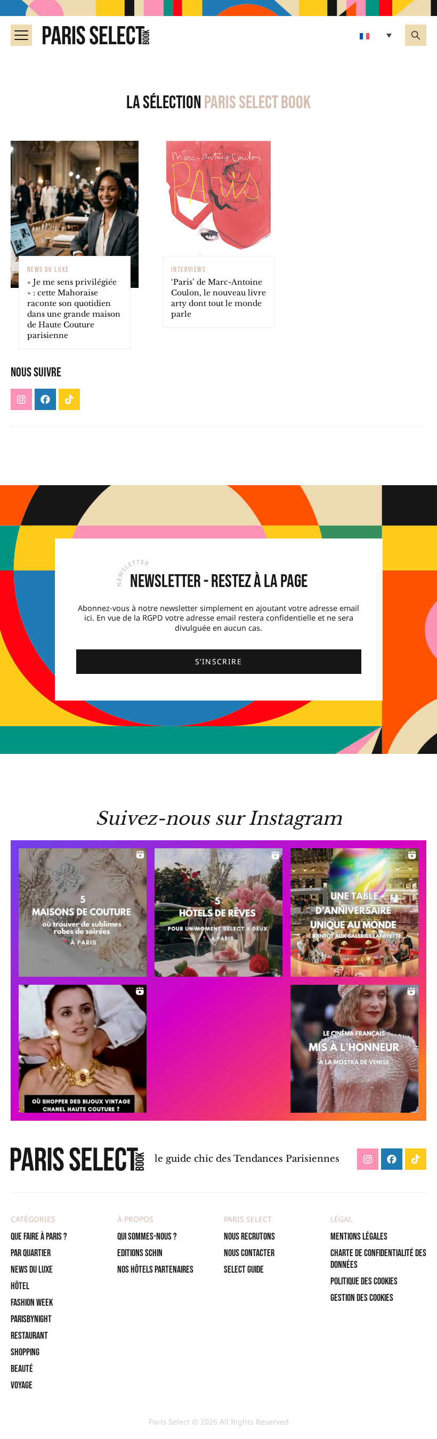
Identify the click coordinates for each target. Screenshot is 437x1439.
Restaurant (29, 1335)
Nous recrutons (249, 1236)
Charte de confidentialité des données (378, 1259)
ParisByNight (31, 1319)
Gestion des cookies (361, 1298)
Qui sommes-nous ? (147, 1236)
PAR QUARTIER (31, 1253)
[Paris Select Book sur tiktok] (69, 399)
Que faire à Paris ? (39, 1236)
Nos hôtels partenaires (155, 1269)
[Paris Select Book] (77, 1158)
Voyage (22, 1385)
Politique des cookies (364, 1281)
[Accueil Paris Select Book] (96, 35)
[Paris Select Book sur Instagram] (21, 399)
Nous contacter (249, 1253)
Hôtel (20, 1286)
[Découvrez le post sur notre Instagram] (83, 912)
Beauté (22, 1368)
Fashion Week (32, 1302)
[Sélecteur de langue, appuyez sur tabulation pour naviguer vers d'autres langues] (377, 35)
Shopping (25, 1352)
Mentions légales (358, 1236)
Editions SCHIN (140, 1253)
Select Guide (244, 1269)
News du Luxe (32, 1269)
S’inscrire (218, 661)
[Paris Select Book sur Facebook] (45, 399)
